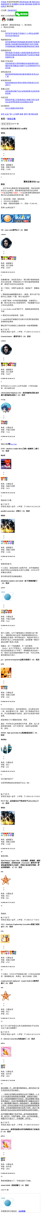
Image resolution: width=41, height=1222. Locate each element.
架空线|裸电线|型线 (12, 42)
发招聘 (35, 4)
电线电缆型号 (6, 4)
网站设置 (34, 114)
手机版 (3, 2)
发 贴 (3, 124)
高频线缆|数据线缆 (17, 55)
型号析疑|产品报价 (17, 33)
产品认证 (19, 91)
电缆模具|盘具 (29, 74)
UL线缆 (22, 53)
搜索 (21, 114)
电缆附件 (26, 44)
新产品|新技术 (30, 55)
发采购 (21, 4)
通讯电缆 (19, 44)
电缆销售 (26, 91)
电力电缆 (12, 44)
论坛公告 (8, 108)
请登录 (21, 2)
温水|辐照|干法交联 (23, 66)
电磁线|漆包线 (25, 42)
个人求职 (28, 33)
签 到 (8, 124)
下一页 (16, 124)
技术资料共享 (24, 83)
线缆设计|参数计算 (27, 100)
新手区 (7, 33)
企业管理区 (11, 102)
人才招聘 (15, 114)
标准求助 (8, 83)
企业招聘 (35, 33)
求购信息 (15, 36)
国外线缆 (8, 53)
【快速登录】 (12, 10)
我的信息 (36, 2)
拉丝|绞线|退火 (10, 63)
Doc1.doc (13, 444)
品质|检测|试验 (10, 91)
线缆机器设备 (19, 74)
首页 (2, 114)
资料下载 (27, 114)
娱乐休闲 (29, 102)
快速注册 (27, 2)
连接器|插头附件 (31, 53)
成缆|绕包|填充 (33, 63)
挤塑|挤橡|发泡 (22, 63)
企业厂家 (8, 114)
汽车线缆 (15, 53)
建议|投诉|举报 (17, 108)
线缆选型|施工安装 (12, 100)
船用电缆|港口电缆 (32, 46)
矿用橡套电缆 (19, 46)
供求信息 (8, 36)
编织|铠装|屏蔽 (10, 66)
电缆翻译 (15, 4)
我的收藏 (28, 4)
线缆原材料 (9, 74)
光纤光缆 (33, 44)
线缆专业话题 (21, 102)
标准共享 (15, 83)
